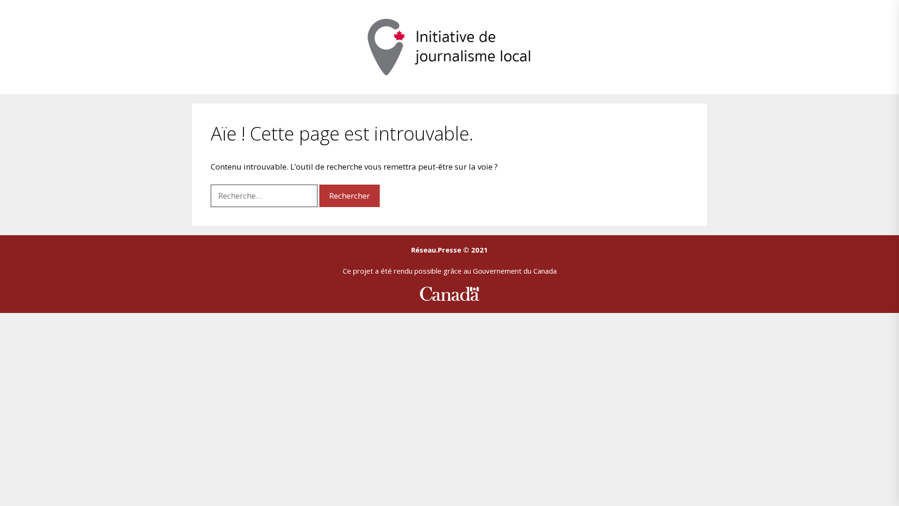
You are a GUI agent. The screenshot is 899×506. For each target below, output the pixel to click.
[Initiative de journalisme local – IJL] (449, 46)
